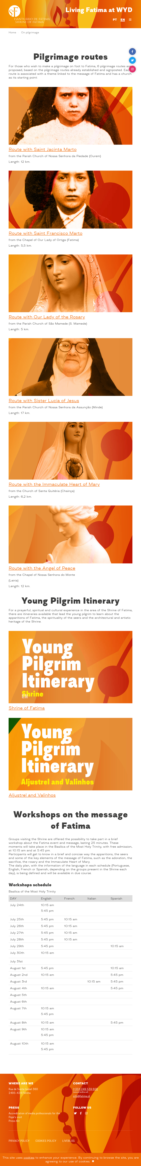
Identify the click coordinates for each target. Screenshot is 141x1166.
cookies (29, 1158)
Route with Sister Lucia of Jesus (44, 401)
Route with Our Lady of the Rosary (47, 317)
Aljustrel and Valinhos (32, 795)
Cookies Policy (45, 1141)
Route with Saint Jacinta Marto (43, 149)
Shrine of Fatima (27, 708)
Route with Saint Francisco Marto (45, 233)
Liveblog (68, 1141)
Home (12, 32)
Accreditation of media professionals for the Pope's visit (34, 1115)
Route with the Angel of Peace (42, 568)
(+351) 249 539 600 (85, 1089)
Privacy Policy (19, 1141)
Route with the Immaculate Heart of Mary (54, 484)
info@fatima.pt (81, 1096)
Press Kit (14, 1121)
